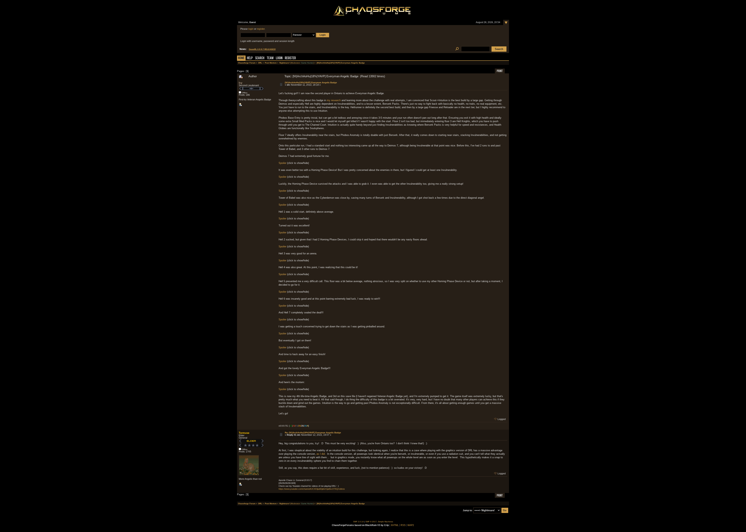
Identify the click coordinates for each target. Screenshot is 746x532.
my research (334, 100)
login (251, 29)
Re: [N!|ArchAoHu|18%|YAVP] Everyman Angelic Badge (313, 432)
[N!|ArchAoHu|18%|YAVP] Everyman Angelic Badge (311, 82)
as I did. (321, 453)
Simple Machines (385, 522)
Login (279, 58)
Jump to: (467, 510)
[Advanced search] (457, 49)
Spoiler (282, 163)
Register (290, 58)
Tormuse (244, 432)
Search (259, 58)
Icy (240, 82)
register (261, 29)
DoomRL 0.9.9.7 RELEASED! (262, 49)
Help (250, 58)
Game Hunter (307, 63)
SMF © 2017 (371, 522)
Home (241, 58)
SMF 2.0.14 (358, 522)
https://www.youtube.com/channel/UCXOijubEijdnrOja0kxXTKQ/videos (312, 489)
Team (270, 58)
